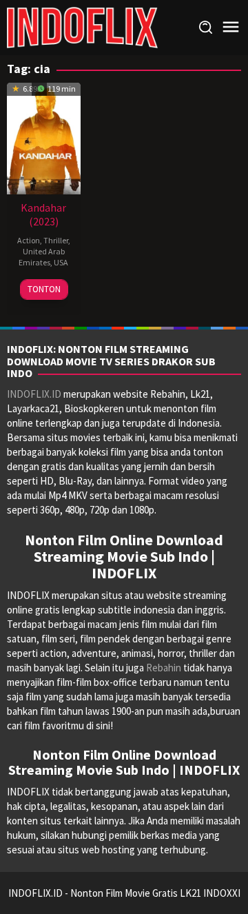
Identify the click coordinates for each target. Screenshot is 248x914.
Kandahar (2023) (43, 214)
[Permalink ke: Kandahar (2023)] (43, 136)
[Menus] (230, 27)
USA (61, 262)
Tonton (44, 289)
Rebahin (163, 667)
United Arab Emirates (42, 256)
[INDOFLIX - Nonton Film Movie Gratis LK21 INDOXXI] (82, 26)
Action (28, 240)
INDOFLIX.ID (34, 393)
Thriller (55, 240)
